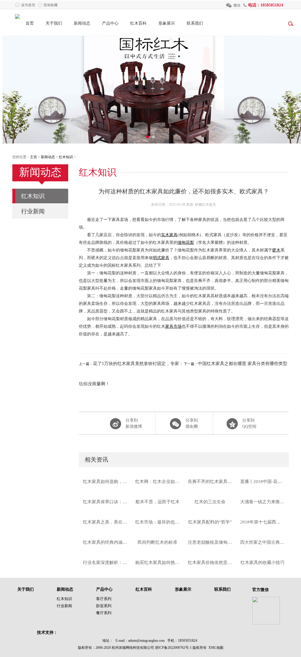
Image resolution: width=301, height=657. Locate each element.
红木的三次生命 (210, 501)
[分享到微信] (183, 423)
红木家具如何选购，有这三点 (105, 481)
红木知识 (66, 157)
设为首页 (28, 5)
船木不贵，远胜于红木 (158, 501)
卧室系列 (103, 606)
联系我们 (195, 23)
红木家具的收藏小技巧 (262, 562)
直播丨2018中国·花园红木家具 (262, 481)
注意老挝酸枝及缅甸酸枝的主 (210, 542)
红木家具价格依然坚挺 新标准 (210, 562)
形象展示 (166, 23)
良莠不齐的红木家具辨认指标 (210, 481)
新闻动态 (82, 23)
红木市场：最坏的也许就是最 (157, 522)
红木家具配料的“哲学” (210, 522)
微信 (236, 5)
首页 (30, 23)
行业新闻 (33, 211)
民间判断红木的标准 (157, 542)
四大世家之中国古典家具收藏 (262, 542)
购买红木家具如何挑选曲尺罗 (157, 562)
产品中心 (110, 23)
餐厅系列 (103, 613)
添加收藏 (51, 5)
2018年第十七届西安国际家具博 (262, 522)
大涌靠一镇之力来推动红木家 (262, 501)
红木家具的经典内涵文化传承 (105, 542)
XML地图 (215, 648)
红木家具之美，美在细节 (105, 522)
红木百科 (138, 23)
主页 (33, 157)
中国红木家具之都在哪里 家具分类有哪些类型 (242, 363)
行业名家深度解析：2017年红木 (105, 562)
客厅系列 (103, 599)
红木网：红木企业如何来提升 (157, 481)
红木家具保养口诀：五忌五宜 (105, 501)
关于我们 (54, 23)
